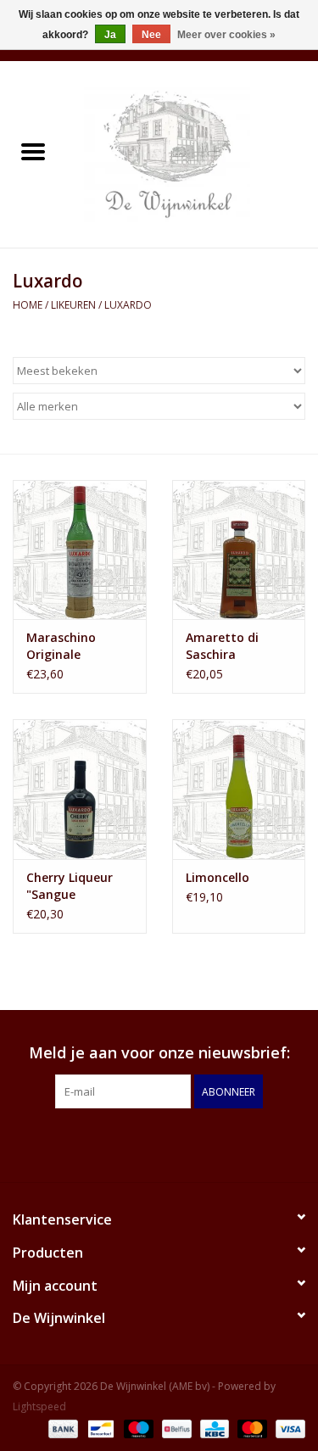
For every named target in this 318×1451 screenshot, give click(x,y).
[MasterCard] (251, 1427)
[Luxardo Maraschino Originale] (80, 550)
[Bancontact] (99, 1427)
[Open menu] (33, 151)
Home (27, 305)
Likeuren (73, 305)
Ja (110, 35)
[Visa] (287, 1427)
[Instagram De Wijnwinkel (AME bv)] (174, 1143)
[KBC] (213, 1427)
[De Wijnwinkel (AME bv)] (192, 153)
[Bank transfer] (61, 1427)
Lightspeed (39, 1406)
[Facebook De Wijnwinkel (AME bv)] (144, 1143)
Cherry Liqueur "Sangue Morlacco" (69, 886)
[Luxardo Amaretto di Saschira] (239, 550)
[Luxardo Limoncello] (239, 789)
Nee (151, 35)
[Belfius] (174, 1427)
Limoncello (217, 877)
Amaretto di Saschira (222, 645)
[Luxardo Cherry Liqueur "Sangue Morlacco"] (80, 789)
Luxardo (128, 305)
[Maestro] (137, 1427)
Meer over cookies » (226, 35)
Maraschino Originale (61, 645)
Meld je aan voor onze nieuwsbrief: (159, 1053)
